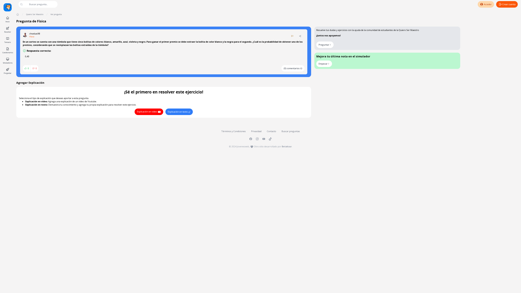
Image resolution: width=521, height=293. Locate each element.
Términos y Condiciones (233, 131)
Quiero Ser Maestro (34, 14)
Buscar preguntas (291, 131)
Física (31, 36)
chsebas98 (34, 33)
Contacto (271, 131)
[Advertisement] (491, 32)
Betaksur (287, 146)
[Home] (17, 14)
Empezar (323, 63)
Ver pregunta (56, 14)
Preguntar (324, 44)
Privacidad (256, 131)
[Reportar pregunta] (292, 36)
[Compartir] (300, 36)
